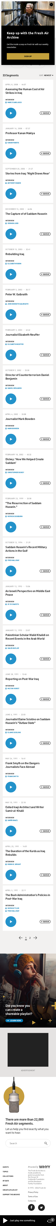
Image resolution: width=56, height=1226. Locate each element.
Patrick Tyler (13, 908)
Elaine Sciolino (14, 732)
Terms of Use (33, 1196)
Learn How (15, 1020)
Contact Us (32, 1201)
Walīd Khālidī (13, 648)
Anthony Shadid (14, 183)
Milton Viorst (13, 688)
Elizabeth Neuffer (15, 344)
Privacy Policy (33, 1192)
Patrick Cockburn (15, 516)
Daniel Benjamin (14, 388)
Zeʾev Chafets (13, 604)
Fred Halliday (13, 560)
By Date (6, 1181)
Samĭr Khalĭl (12, 820)
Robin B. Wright (14, 864)
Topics (5, 1171)
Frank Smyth (12, 776)
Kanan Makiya (13, 143)
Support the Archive (11, 1194)
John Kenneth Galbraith (17, 304)
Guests (6, 1167)
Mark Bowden (13, 428)
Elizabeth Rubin (14, 263)
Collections (8, 1176)
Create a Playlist (10, 1190)
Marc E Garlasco (14, 102)
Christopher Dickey (15, 472)
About (5, 1185)
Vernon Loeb (12, 223)
